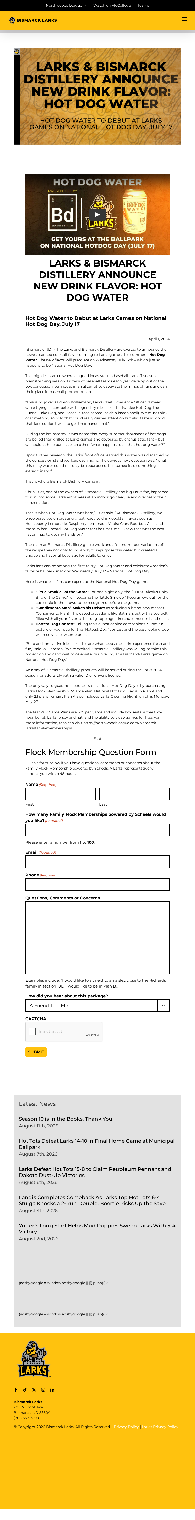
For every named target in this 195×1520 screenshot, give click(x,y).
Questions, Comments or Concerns (62, 898)
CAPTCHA (35, 1018)
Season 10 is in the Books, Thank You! (66, 1119)
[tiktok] (25, 1390)
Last (103, 804)
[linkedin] (52, 1390)
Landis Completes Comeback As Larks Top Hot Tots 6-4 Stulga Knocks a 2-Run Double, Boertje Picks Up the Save (92, 1200)
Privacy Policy (126, 1426)
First (29, 804)
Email (40, 852)
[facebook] (16, 1390)
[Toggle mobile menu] (184, 19)
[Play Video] (97, 215)
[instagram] (43, 1390)
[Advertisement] (104, 1468)
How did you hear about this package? (66, 996)
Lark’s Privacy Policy (160, 1426)
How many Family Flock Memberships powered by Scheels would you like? (95, 817)
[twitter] (34, 1390)
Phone (41, 875)
